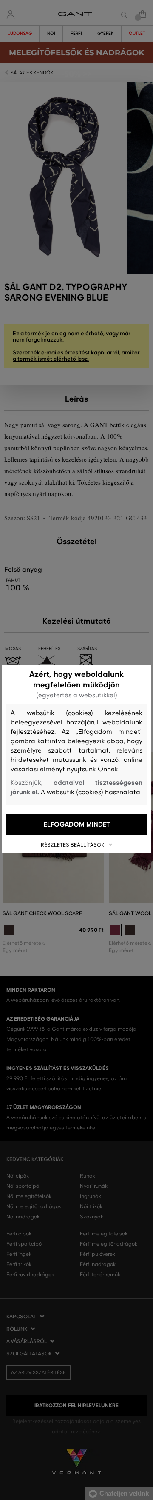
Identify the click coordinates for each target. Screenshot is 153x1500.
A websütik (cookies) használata (90, 792)
